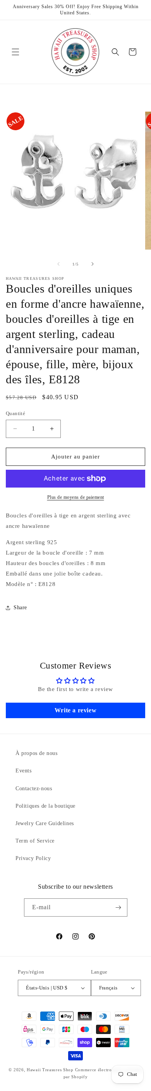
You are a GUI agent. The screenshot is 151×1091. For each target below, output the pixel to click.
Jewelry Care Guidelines (44, 823)
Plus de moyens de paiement (75, 497)
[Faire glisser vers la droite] (92, 263)
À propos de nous (36, 753)
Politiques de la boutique (45, 806)
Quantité (15, 413)
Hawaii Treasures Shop (50, 1069)
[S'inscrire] (118, 907)
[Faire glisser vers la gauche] (58, 263)
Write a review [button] (75, 710)
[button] (15, 51)
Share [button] (20, 607)
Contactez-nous (33, 788)
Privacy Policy (33, 858)
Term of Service (35, 841)
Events (23, 771)
